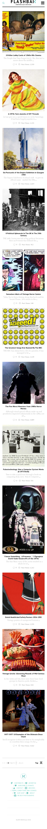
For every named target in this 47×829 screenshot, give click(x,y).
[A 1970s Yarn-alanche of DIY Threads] (23, 90)
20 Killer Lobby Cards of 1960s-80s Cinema (23, 55)
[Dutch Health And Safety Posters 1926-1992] (23, 594)
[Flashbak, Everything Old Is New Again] (23, 2)
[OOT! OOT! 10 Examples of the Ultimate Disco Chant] (23, 711)
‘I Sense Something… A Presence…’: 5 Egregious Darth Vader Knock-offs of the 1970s (23, 557)
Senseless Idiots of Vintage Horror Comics (23, 294)
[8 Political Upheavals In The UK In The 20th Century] (23, 210)
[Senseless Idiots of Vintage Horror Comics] (23, 271)
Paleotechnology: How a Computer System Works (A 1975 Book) (23, 470)
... (33, 60)
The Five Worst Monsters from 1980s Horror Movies (23, 407)
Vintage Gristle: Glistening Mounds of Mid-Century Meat (23, 674)
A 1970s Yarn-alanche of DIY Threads (23, 114)
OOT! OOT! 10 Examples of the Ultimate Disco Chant (23, 735)
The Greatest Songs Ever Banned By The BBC (23, 348)
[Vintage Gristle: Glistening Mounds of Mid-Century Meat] (23, 650)
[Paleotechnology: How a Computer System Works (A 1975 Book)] (23, 446)
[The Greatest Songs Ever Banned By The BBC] (23, 326)
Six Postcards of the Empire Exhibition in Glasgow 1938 (23, 173)
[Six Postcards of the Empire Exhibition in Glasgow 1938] (23, 149)
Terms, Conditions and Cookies (24, 790)
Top (36, 763)
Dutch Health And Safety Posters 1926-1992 (23, 617)
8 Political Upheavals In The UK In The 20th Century (23, 234)
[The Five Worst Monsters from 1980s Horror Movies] (23, 383)
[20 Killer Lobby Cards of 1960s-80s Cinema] (23, 32)
